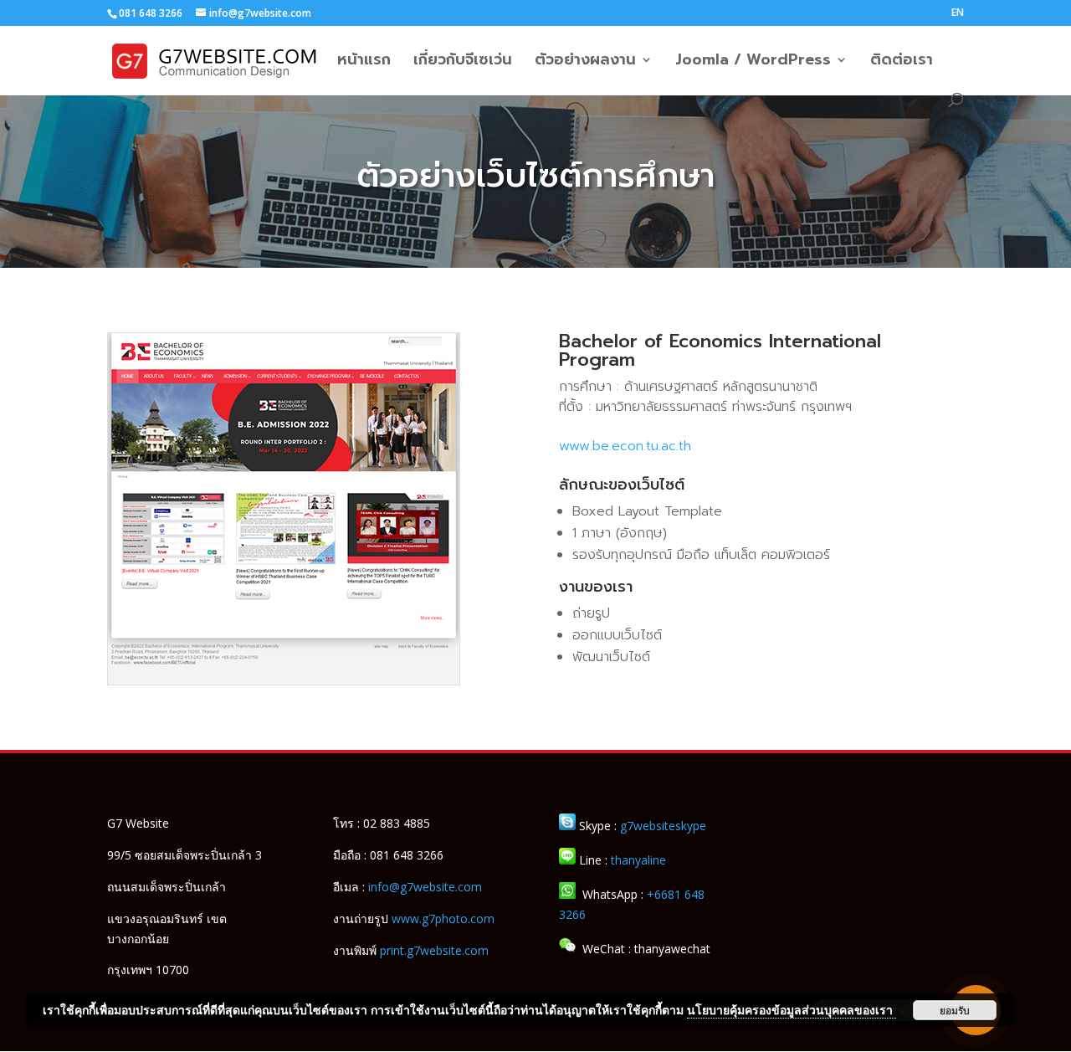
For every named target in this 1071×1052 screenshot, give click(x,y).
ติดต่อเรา (901, 62)
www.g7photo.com (443, 918)
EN (957, 13)
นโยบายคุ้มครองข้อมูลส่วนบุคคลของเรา (791, 1010)
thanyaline (638, 860)
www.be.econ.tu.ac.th (625, 446)
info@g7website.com (425, 887)
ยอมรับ (955, 1010)
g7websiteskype (663, 826)
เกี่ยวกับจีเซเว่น (462, 62)
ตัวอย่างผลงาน (585, 62)
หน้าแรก (364, 62)
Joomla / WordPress (753, 62)
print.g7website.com (434, 950)
